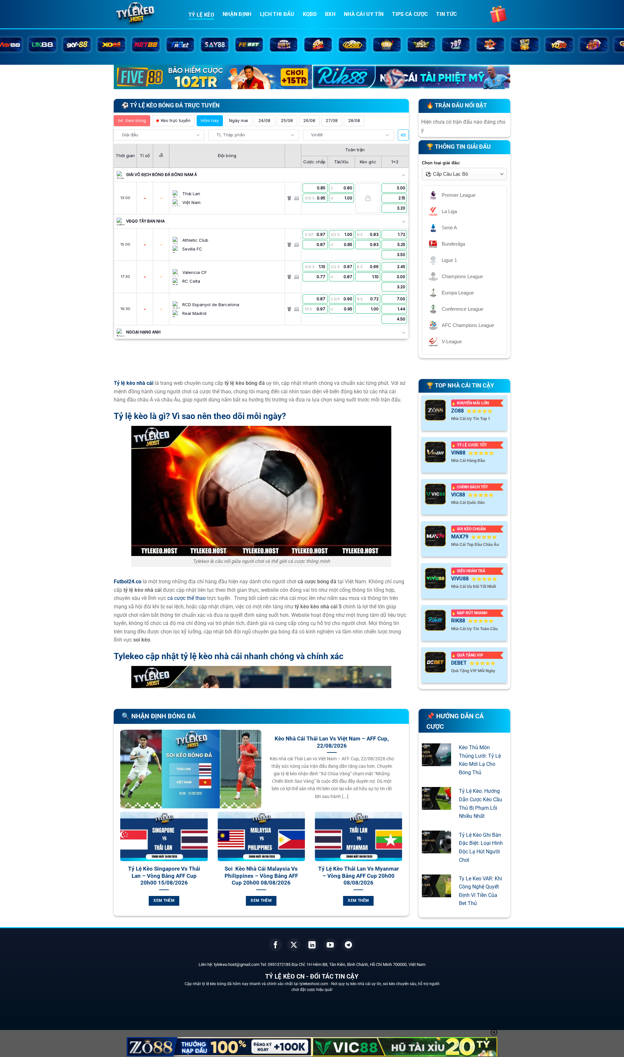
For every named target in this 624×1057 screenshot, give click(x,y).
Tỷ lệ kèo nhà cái (133, 383)
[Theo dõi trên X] (293, 944)
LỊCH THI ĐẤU (277, 14)
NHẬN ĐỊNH (237, 14)
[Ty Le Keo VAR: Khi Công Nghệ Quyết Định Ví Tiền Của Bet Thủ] (436, 893)
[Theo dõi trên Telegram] (348, 944)
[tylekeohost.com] (146, 14)
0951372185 (279, 964)
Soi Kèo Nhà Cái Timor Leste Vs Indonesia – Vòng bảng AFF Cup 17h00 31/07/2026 (300, 876)
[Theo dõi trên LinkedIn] (312, 944)
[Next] (404, 866)
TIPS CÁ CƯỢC (410, 14)
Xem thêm (203, 900)
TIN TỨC (446, 14)
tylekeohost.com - (315, 984)
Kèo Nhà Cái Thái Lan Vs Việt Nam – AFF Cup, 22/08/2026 (332, 742)
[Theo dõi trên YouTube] (330, 944)
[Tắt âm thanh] (403, 135)
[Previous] (119, 866)
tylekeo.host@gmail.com (236, 964)
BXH (330, 14)
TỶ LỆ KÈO (201, 15)
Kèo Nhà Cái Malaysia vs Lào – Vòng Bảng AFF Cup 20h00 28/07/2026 (397, 876)
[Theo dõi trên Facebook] (275, 944)
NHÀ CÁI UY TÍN (364, 14)
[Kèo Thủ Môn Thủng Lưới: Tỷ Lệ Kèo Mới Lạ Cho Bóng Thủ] (436, 762)
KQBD (310, 14)
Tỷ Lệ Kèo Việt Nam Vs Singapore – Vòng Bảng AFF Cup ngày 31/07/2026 (203, 876)
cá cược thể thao (186, 598)
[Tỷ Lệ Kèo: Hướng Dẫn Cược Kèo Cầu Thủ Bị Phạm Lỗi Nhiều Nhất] (436, 805)
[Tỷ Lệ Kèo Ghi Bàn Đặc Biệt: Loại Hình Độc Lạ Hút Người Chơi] (436, 849)
